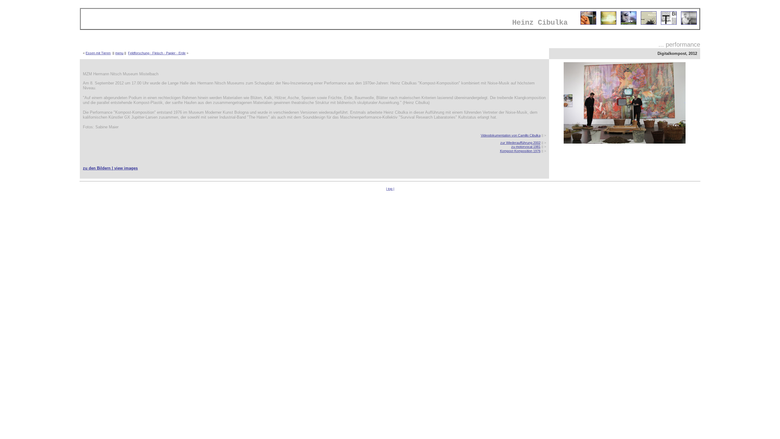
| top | (390, 189)
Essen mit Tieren (98, 53)
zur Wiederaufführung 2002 (520, 143)
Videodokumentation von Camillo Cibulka (511, 135)
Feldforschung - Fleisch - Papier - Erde (157, 53)
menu (119, 53)
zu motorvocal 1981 (526, 146)
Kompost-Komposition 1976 (520, 151)
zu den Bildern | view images (110, 168)
